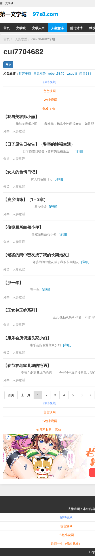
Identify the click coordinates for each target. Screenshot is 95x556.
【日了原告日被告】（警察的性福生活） (39, 144)
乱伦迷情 (76, 28)
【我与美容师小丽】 (21, 116)
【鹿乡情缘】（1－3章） (25, 199)
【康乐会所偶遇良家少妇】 (27, 338)
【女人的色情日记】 (21, 172)
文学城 (21, 28)
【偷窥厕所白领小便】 (23, 227)
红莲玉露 (25, 73)
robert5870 (56, 73)
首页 (7, 28)
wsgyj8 (72, 73)
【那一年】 (13, 282)
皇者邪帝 (39, 73)
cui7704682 (40, 39)
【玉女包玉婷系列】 (21, 310)
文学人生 (38, 28)
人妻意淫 (57, 28)
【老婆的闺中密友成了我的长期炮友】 (37, 254)
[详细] (78, 151)
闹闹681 (85, 73)
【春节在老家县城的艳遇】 (27, 365)
